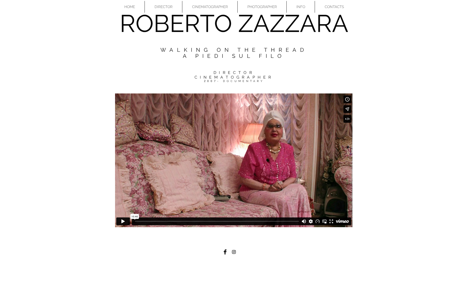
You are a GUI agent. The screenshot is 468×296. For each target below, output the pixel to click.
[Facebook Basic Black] (225, 252)
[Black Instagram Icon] (233, 252)
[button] (163, 7)
